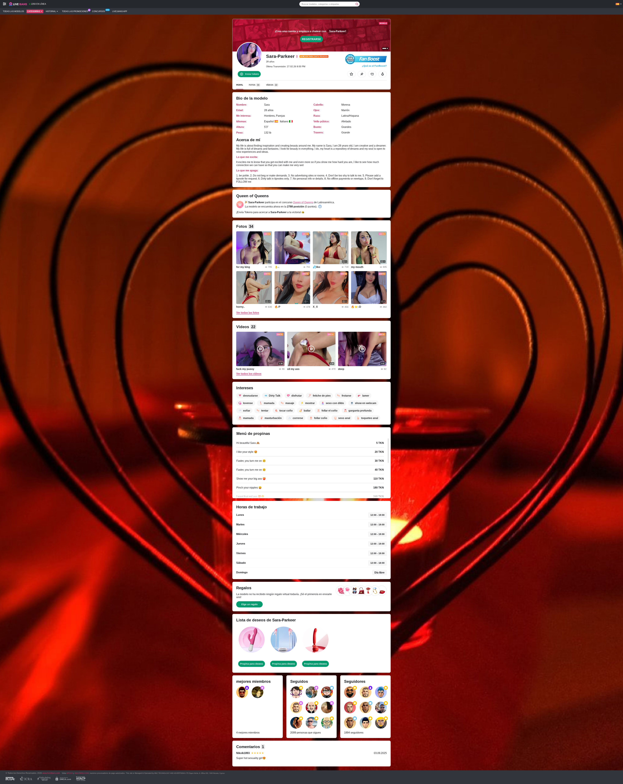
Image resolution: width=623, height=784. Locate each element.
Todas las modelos (13, 11)
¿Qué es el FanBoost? (374, 65)
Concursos (98, 11)
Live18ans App (119, 11)
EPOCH (70, 773)
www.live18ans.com (51, 773)
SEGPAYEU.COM (82, 773)
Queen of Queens (303, 202)
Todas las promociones (75, 11)
